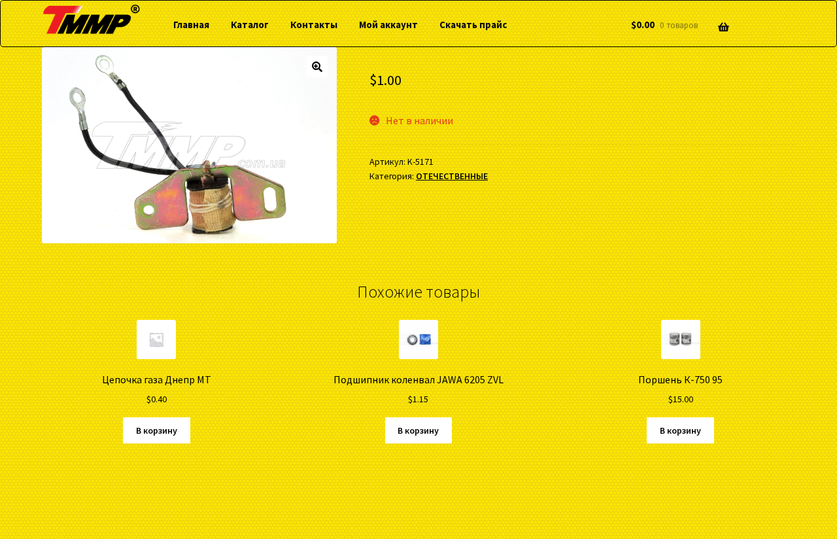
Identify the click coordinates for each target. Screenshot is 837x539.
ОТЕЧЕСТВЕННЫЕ (452, 176)
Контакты (313, 24)
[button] (317, 66)
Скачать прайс (473, 24)
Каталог (250, 24)
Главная (191, 24)
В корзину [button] (156, 430)
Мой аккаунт (388, 24)
